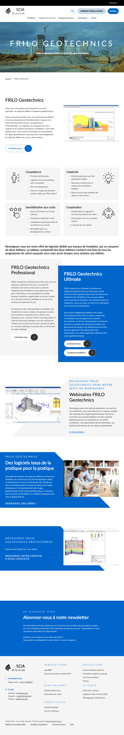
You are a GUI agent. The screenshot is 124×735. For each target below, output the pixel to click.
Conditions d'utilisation (38, 724)
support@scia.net (24, 696)
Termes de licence (58, 724)
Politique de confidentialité (15, 724)
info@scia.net (22, 693)
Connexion (82, 18)
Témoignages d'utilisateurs (94, 698)
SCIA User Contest (91, 691)
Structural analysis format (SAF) (57, 674)
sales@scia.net (22, 699)
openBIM (48, 670)
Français (112, 3)
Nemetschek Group (52, 691)
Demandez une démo (20, 503)
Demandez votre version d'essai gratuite (23, 557)
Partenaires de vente (53, 694)
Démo (93, 18)
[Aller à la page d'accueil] (15, 668)
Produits (31, 18)
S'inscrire (76, 432)
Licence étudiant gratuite (93, 670)
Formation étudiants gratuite (95, 674)
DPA (72, 724)
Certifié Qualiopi (51, 707)
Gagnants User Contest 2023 (95, 694)
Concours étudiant (91, 677)
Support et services (47, 18)
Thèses (86, 681)
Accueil (8, 79)
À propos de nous (65, 18)
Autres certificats (51, 711)
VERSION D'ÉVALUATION (91, 11)
